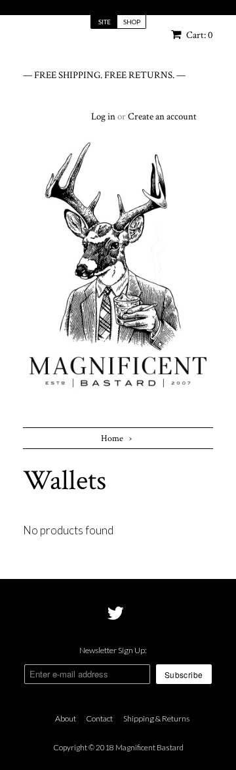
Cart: (198, 35)
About (65, 718)
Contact (99, 718)
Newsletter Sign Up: (113, 650)
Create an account (162, 116)
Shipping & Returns (156, 718)
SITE (104, 22)
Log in (103, 116)
